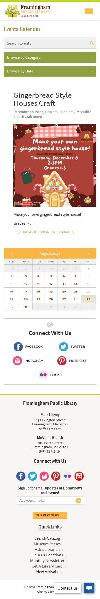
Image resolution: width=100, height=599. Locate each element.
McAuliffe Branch (38, 232)
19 (51, 291)
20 (64, 291)
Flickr (56, 374)
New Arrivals (47, 571)
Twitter (78, 346)
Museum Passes (47, 544)
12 (51, 283)
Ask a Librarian (47, 549)
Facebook (34, 346)
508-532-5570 (50, 428)
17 (25, 291)
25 (38, 298)
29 (88, 298)
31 (25, 306)
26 (51, 298)
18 (38, 291)
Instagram (34, 360)
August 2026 (50, 253)
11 (38, 283)
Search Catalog (47, 538)
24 (26, 298)
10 (25, 283)
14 (75, 283)
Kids (58, 232)
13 (64, 283)
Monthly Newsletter (47, 560)
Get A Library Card (47, 566)
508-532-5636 (50, 451)
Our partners (47, 515)
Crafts (68, 232)
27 (64, 298)
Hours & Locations (47, 555)
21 (75, 291)
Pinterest (78, 360)
